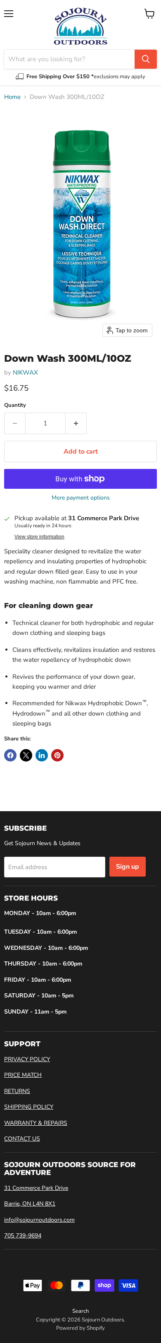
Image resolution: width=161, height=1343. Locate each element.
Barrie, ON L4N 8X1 (29, 1204)
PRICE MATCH (23, 1075)
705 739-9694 (22, 1236)
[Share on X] (26, 755)
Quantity (15, 405)
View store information (39, 537)
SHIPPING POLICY (28, 1107)
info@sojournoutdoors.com (39, 1220)
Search (80, 1311)
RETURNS (17, 1091)
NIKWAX (25, 372)
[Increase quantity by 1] (76, 423)
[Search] (146, 59)
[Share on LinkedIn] (42, 755)
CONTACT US (22, 1139)
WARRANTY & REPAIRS (35, 1123)
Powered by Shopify (80, 1328)
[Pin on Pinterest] (57, 755)
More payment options (81, 498)
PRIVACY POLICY (27, 1059)
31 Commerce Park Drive (36, 1188)
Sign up (127, 866)
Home (12, 97)
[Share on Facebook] (10, 755)
